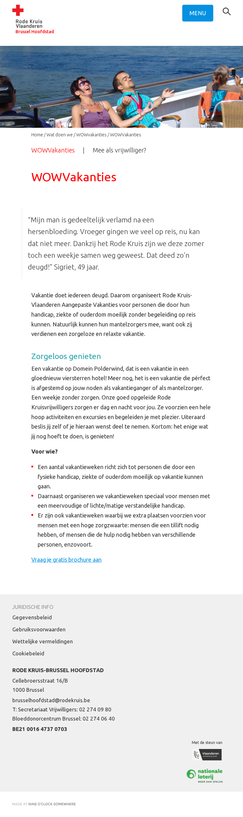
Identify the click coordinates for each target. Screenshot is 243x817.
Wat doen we (60, 134)
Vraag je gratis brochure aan (66, 559)
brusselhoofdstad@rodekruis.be (51, 700)
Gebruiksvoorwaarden (38, 629)
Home (37, 134)
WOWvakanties (91, 134)
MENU (198, 13)
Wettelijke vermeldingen (42, 641)
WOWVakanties (53, 150)
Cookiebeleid (28, 653)
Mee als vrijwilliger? (119, 150)
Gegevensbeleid (32, 617)
